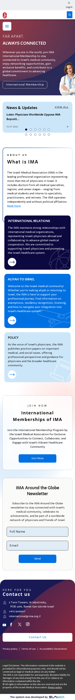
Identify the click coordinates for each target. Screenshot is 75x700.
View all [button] (62, 107)
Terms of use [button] (28, 649)
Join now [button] (38, 458)
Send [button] (37, 558)
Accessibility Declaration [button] (53, 649)
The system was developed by (29, 697)
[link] (69, 5)
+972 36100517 (17, 611)
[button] (69, 14)
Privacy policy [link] (55, 687)
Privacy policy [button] (10, 649)
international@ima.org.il (24, 616)
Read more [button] (14, 206)
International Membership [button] (25, 84)
